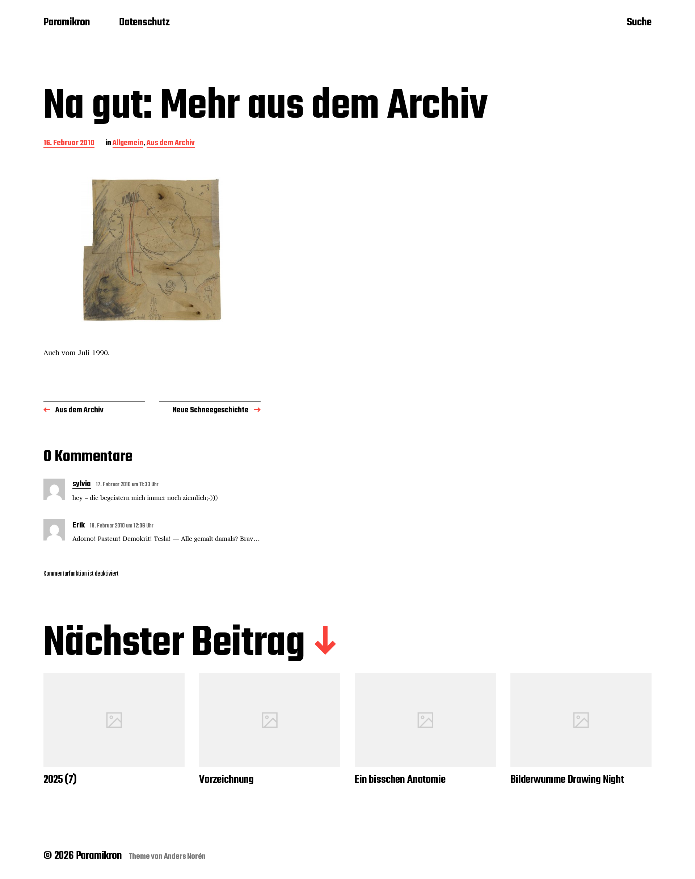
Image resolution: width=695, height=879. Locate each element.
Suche (639, 23)
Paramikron (66, 23)
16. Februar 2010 (68, 143)
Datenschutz (144, 23)
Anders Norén (185, 856)
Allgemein (128, 143)
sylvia (81, 484)
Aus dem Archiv (171, 143)
